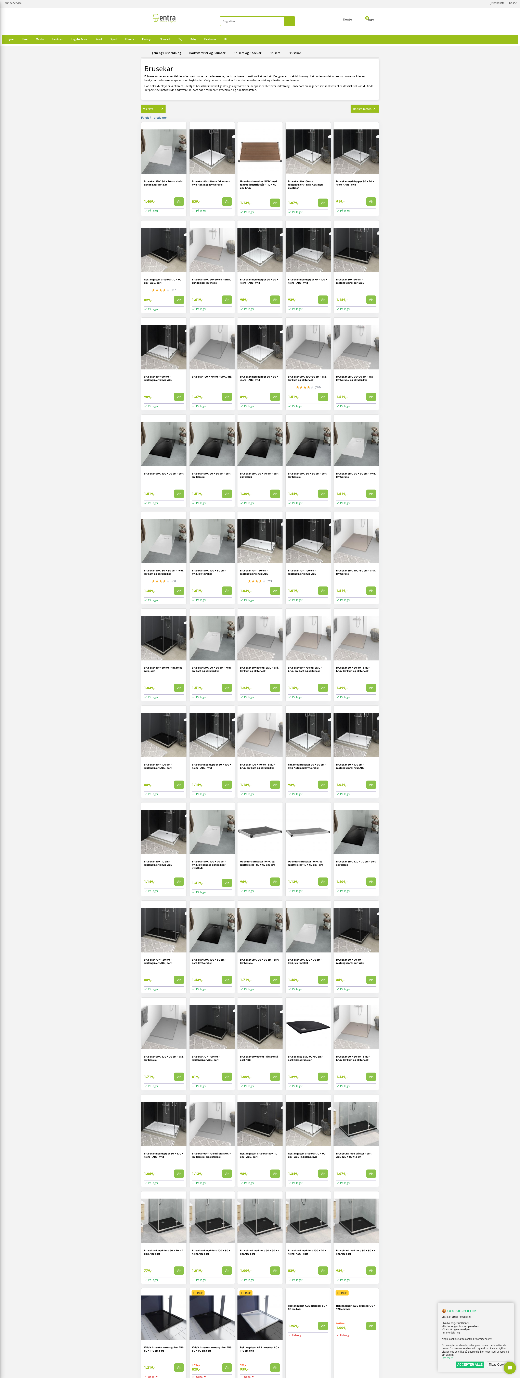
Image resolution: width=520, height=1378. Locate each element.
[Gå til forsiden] (145, 52)
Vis (179, 201)
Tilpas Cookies (498, 1364)
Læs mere (447, 1358)
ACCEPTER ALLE (470, 1364)
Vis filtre (148, 109)
